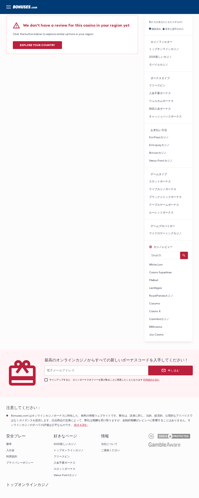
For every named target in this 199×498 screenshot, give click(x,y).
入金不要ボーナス (160, 93)
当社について (109, 444)
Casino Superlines (160, 272)
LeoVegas (155, 288)
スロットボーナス (160, 181)
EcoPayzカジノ (159, 137)
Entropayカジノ (159, 145)
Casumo (154, 303)
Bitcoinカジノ (158, 153)
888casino (155, 327)
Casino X (155, 311)
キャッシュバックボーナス (165, 116)
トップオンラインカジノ (164, 49)
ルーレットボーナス (161, 212)
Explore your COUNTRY (37, 45)
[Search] (184, 255)
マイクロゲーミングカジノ (165, 233)
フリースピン (157, 85)
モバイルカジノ (158, 64)
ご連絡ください (110, 450)
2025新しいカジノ (160, 57)
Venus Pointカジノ (161, 160)
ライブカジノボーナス (162, 189)
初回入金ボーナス (160, 108)
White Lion (156, 264)
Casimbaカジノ (159, 319)
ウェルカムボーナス (161, 101)
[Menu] (8, 6)
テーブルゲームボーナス (164, 204)
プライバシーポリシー (19, 462)
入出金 (10, 450)
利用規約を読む (151, 379)
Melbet (153, 280)
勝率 (9, 444)
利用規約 (11, 456)
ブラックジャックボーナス (165, 197)
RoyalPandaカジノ (161, 295)
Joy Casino (156, 334)
